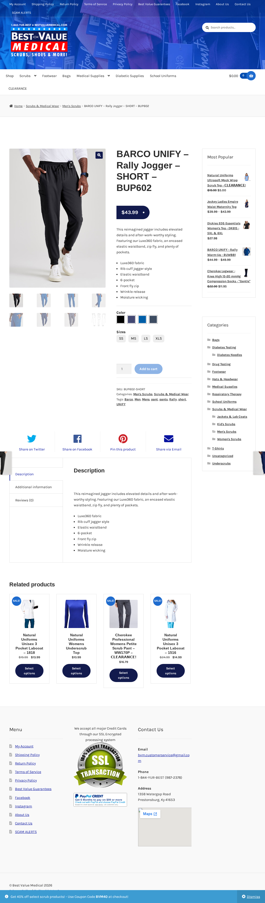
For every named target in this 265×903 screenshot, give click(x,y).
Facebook (182, 4)
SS (121, 338)
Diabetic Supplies (130, 76)
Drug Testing (221, 364)
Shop (10, 76)
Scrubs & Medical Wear (42, 106)
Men (138, 399)
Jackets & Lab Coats (232, 416)
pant (154, 399)
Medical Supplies (90, 76)
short (182, 399)
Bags (66, 76)
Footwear (49, 76)
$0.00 (237, 76)
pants (163, 399)
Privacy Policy (122, 4)
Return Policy (69, 4)
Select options (29, 671)
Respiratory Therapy (226, 394)
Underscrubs (221, 463)
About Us (222, 4)
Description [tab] (24, 474)
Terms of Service (95, 4)
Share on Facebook (77, 449)
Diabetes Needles (229, 355)
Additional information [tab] (33, 487)
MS (133, 338)
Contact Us (243, 4)
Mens (146, 399)
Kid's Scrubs (226, 424)
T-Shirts (218, 448)
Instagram (202, 4)
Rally (173, 399)
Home (18, 106)
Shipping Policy (43, 4)
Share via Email (168, 449)
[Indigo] (131, 319)
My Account (17, 4)
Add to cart (148, 369)
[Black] (120, 319)
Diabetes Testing (224, 347)
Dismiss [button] (253, 896)
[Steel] (153, 319)
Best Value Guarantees (154, 4)
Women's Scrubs (229, 439)
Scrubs (25, 76)
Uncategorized (222, 456)
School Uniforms (163, 76)
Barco (128, 399)
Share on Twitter (32, 449)
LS (146, 338)
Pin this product (123, 449)
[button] (98, 155)
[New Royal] (142, 319)
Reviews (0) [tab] (24, 500)
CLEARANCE (18, 88)
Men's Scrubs (71, 106)
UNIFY (121, 404)
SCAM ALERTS (21, 12)
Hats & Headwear (225, 379)
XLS (159, 338)
